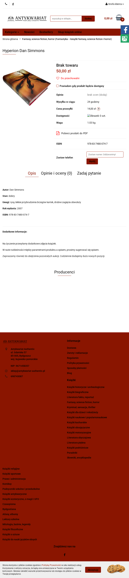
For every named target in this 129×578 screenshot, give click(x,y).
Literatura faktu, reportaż (80, 397)
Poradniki (72, 452)
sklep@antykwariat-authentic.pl (28, 371)
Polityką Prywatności (51, 565)
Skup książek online (70, 32)
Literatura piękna (76, 442)
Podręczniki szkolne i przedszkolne (21, 489)
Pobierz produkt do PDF (74, 133)
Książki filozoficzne (13, 529)
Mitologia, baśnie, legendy (17, 524)
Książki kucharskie (77, 422)
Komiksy (7, 484)
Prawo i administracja (14, 478)
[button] (73, 341)
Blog (69, 373)
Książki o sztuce (11, 534)
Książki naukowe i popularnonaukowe (87, 417)
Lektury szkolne (11, 519)
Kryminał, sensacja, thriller (81, 407)
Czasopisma (9, 504)
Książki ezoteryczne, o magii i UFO (21, 499)
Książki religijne (11, 468)
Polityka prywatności (78, 363)
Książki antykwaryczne (15, 494)
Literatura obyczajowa (79, 437)
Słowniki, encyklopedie (79, 457)
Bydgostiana (9, 509)
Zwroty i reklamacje (77, 353)
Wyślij (92, 161)
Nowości (29, 32)
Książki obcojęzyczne (78, 427)
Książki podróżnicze (77, 447)
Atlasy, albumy (10, 514)
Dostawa (71, 347)
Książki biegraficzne (78, 392)
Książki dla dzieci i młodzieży (82, 412)
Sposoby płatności (77, 368)
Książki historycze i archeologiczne (85, 387)
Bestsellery (46, 32)
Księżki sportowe (12, 473)
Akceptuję (93, 569)
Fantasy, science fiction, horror (83, 402)
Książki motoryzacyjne (79, 432)
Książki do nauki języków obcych (20, 539)
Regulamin (73, 358)
